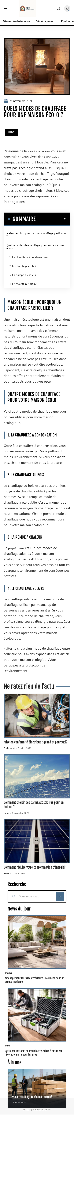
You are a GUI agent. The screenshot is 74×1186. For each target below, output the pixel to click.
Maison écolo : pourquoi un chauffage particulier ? (36, 235)
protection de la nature (39, 151)
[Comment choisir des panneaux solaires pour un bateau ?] (37, 776)
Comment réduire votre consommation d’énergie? (34, 867)
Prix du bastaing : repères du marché (31, 1097)
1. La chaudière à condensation (28, 257)
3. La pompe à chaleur (22, 275)
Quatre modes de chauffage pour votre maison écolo (35, 246)
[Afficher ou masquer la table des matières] (51, 219)
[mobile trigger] (7, 8)
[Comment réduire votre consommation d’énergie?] (37, 841)
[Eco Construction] (27, 8)
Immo (7, 1045)
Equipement (9, 748)
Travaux (8, 972)
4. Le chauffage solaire (23, 284)
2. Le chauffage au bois (23, 266)
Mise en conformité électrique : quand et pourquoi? (35, 742)
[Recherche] (58, 9)
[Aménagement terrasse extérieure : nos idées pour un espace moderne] (37, 941)
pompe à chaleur (16, 548)
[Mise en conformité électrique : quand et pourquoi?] (37, 716)
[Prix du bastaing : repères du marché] (37, 1088)
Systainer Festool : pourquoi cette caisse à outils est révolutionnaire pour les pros (33, 1052)
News (11, 132)
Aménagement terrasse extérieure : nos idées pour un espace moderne (34, 979)
